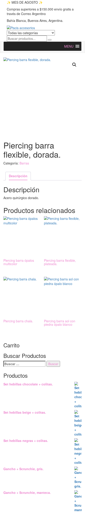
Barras (24, 163)
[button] (74, 65)
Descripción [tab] (18, 176)
